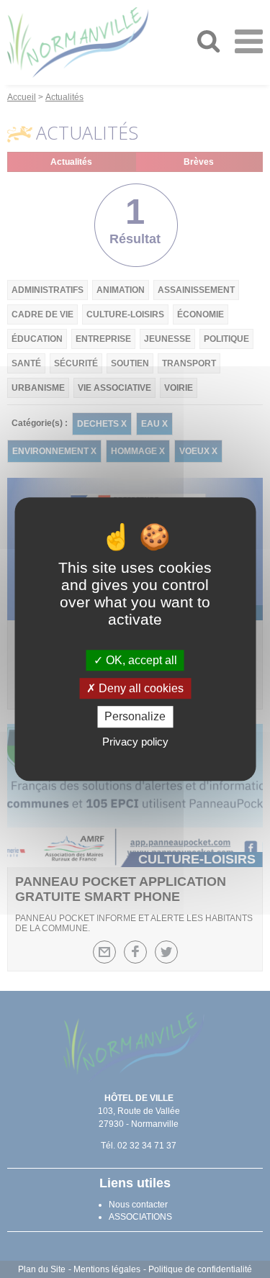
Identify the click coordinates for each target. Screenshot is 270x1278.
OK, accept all (140, 660)
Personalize (135, 717)
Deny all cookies (140, 688)
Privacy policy (135, 741)
